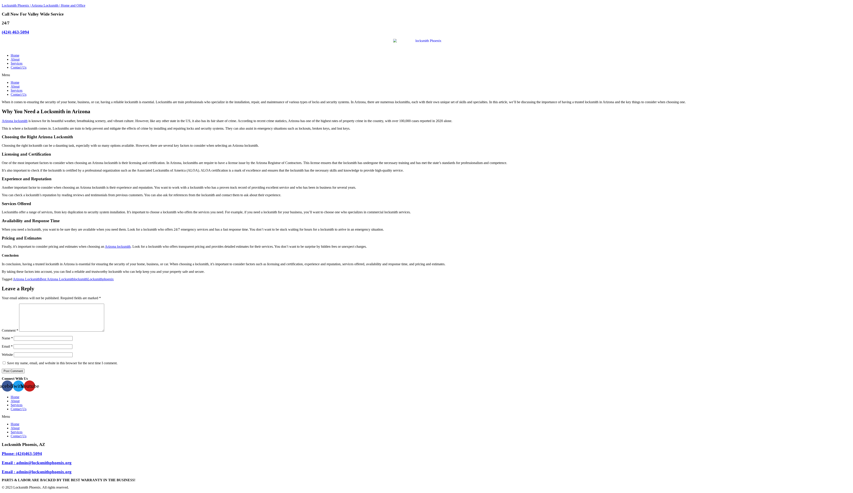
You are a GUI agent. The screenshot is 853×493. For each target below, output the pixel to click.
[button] (426, 75)
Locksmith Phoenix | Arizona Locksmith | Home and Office (43, 5)
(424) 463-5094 (15, 32)
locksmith (81, 279)
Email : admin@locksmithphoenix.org (37, 462)
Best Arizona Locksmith (57, 279)
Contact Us (18, 67)
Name (7, 338)
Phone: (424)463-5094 (22, 453)
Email (7, 346)
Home (15, 55)
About (15, 59)
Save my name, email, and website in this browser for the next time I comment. (62, 363)
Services (16, 63)
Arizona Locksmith (26, 279)
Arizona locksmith (15, 121)
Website (7, 354)
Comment (10, 330)
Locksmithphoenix (101, 279)
